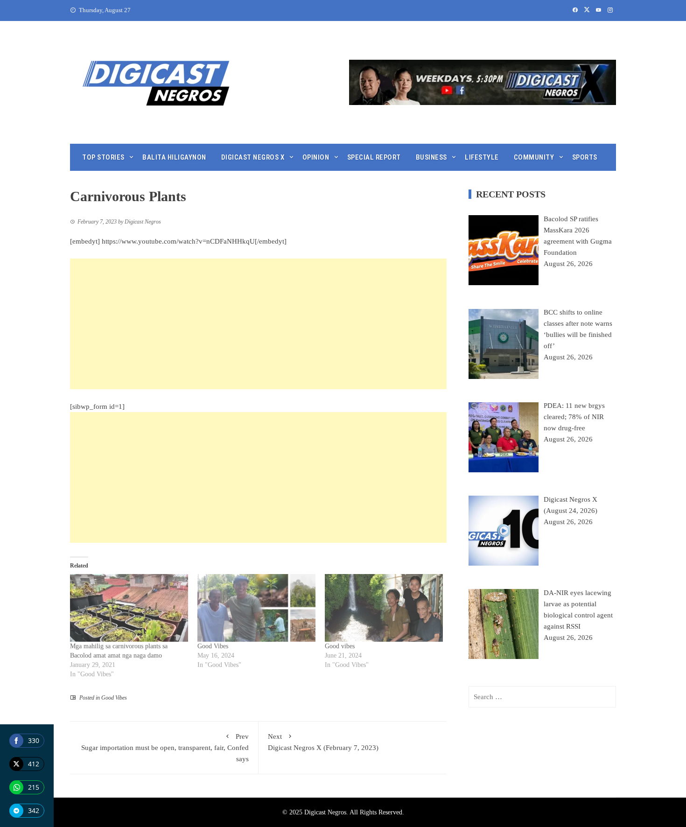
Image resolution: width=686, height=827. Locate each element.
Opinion (315, 157)
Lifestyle (482, 157)
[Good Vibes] (256, 608)
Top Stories (103, 157)
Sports (584, 157)
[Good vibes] (384, 608)
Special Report (374, 157)
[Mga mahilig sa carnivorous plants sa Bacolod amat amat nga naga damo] (129, 608)
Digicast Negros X (253, 157)
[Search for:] (542, 697)
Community (534, 157)
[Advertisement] (258, 324)
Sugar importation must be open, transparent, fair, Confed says (165, 748)
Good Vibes (212, 646)
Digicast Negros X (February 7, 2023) (323, 742)
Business (431, 157)
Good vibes (340, 646)
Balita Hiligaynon (174, 157)
